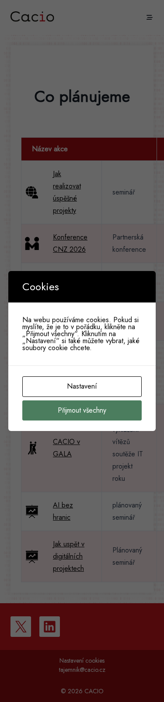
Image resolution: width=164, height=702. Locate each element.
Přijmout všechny (82, 410)
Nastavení (82, 386)
